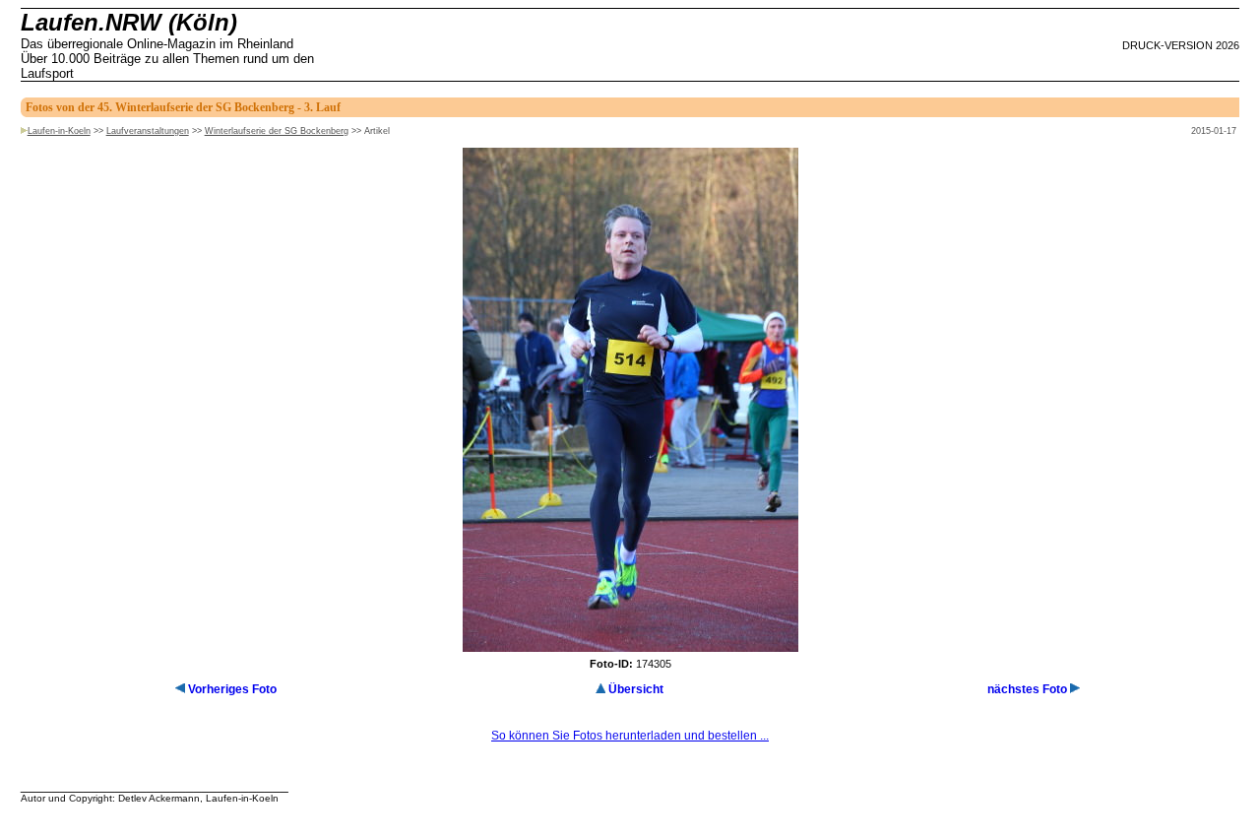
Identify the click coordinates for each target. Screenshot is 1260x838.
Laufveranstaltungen (147, 131)
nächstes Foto (1027, 689)
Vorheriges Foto (232, 689)
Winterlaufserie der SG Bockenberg (276, 131)
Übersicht (635, 689)
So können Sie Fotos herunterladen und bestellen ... (630, 735)
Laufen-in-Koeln (59, 131)
